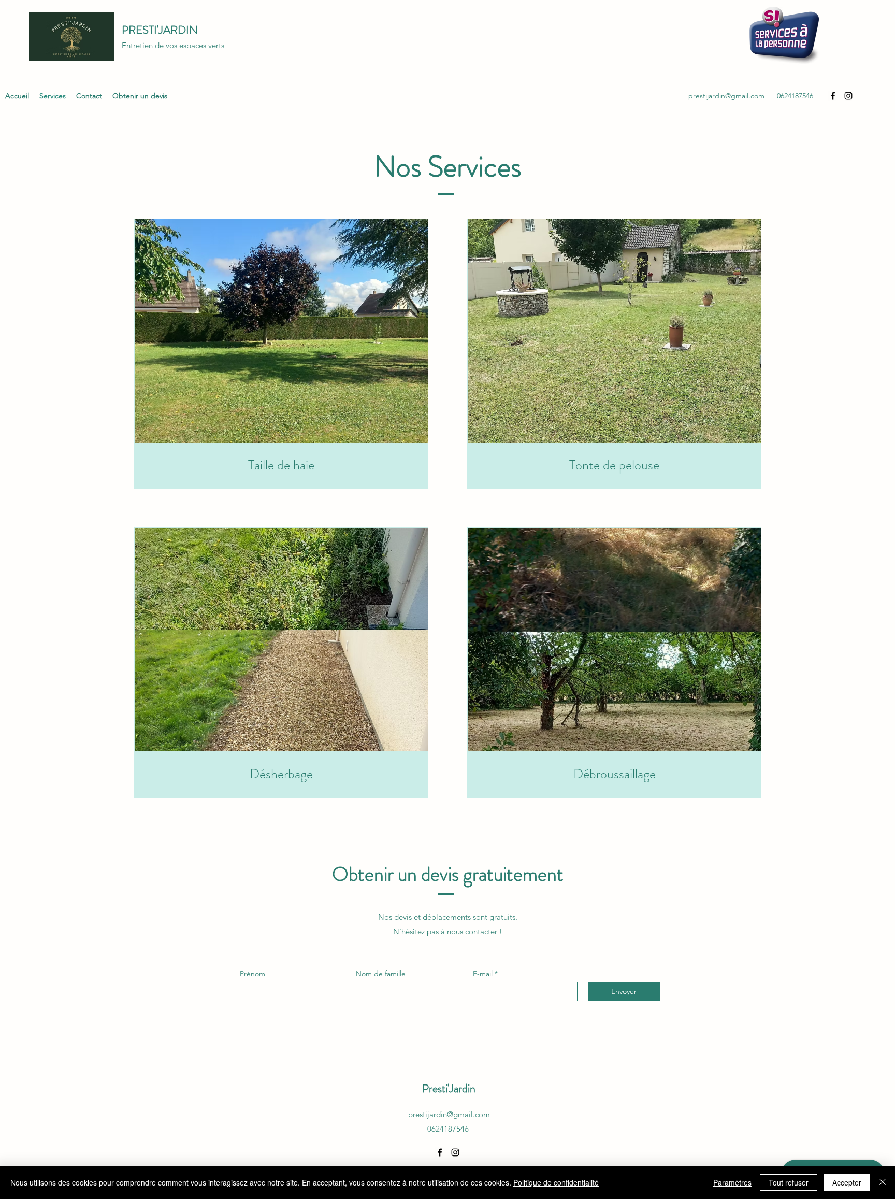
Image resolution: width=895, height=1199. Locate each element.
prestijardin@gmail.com (449, 1114)
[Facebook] (440, 1152)
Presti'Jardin (448, 1088)
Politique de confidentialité (556, 1182)
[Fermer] (882, 1182)
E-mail (483, 973)
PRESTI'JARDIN (160, 30)
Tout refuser (789, 1182)
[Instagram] (455, 1152)
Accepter (846, 1182)
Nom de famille (381, 973)
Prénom (252, 973)
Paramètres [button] (732, 1182)
